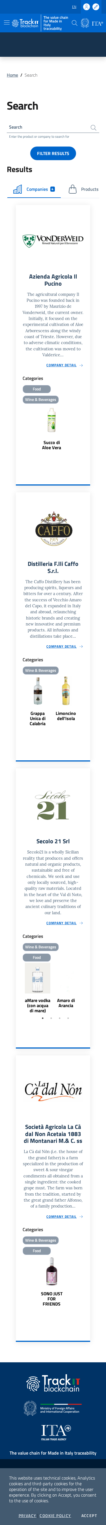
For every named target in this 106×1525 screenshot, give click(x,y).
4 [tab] (68, 1018)
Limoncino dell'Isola (66, 716)
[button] (74, 23)
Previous (18, 988)
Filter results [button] (53, 153)
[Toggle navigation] (6, 22)
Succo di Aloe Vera (51, 445)
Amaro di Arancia (66, 1003)
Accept (89, 1516)
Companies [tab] (40, 189)
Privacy (27, 1516)
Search (15, 127)
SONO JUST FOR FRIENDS (51, 1298)
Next (87, 988)
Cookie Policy (55, 1516)
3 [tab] (59, 1018)
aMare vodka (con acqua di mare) (37, 1005)
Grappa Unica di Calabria (38, 718)
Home (12, 75)
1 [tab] (43, 1018)
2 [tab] (51, 1018)
